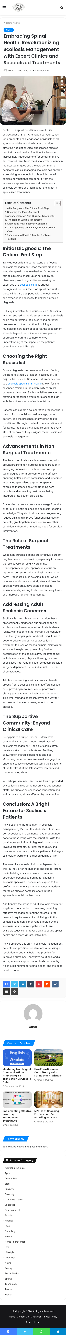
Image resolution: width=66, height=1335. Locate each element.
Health (8, 1236)
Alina (10, 70)
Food (7, 1226)
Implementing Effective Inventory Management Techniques (17, 1115)
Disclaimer (35, 1316)
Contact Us (23, 1316)
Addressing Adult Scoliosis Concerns (27, 223)
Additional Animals (15, 1168)
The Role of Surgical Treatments (24, 219)
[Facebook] (6, 984)
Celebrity (10, 1194)
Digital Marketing (14, 1199)
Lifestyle (9, 1252)
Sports (8, 1278)
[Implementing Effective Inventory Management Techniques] (17, 1099)
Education (10, 1204)
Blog (7, 1183)
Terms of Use (33, 1322)
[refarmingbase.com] (18, 7)
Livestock (10, 1257)
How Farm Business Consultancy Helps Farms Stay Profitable (48, 1072)
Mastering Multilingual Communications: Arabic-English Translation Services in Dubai (17, 1075)
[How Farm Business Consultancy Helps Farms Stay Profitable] (48, 1057)
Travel (8, 1294)
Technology (11, 1284)
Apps (7, 1173)
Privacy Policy (50, 1316)
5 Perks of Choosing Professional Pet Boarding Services (46, 1114)
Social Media (12, 1273)
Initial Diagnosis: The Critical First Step (28, 208)
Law (7, 1247)
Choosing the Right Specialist (23, 212)
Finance (9, 1220)
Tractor (9, 1289)
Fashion (9, 1215)
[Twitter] (14, 984)
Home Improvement (15, 1241)
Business (9, 1189)
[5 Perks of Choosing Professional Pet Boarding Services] (48, 1099)
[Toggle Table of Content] (56, 203)
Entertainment (12, 1210)
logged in (22, 1146)
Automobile (11, 1178)
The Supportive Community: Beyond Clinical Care (31, 229)
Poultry (9, 1268)
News (17, 22)
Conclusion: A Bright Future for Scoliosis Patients (28, 237)
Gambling (10, 1231)
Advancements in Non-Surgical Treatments (30, 216)
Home (9, 22)
